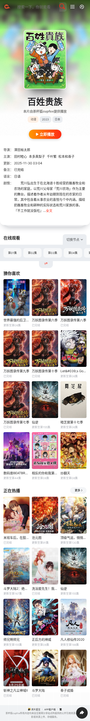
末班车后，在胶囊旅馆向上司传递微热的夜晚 (16, 538)
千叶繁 (52, 156)
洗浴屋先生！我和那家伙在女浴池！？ (45, 588)
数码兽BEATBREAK (16, 473)
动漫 (33, 119)
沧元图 (37, 538)
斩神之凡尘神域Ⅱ (15, 690)
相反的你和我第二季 (45, 473)
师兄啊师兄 (11, 639)
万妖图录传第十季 (45, 371)
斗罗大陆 (38, 690)
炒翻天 (65, 473)
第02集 (32, 253)
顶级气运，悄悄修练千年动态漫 (73, 538)
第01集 (12, 253)
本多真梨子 (37, 156)
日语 (17, 176)
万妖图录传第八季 (73, 320)
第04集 (73, 253)
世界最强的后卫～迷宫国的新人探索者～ (16, 320)
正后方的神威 (41, 639)
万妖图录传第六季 (45, 320)
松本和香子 (66, 156)
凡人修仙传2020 (72, 639)
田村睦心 (20, 156)
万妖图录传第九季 (16, 371)
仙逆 (35, 422)
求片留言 (35, 709)
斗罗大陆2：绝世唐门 (16, 588)
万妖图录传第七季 (16, 422)
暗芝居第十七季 (71, 422)
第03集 (52, 253)
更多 (77, 490)
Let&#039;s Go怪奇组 (73, 371)
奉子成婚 (66, 690)
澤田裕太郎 (22, 150)
